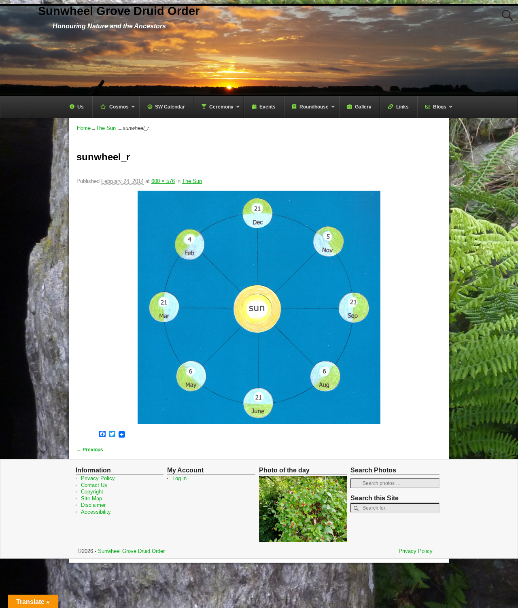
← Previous (89, 449)
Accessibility (96, 512)
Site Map (91, 498)
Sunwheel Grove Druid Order (119, 10)
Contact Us (94, 485)
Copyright (92, 492)
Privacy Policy (98, 478)
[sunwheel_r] (259, 307)
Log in (179, 478)
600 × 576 (163, 181)
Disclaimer (93, 505)
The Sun (106, 128)
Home (84, 128)
